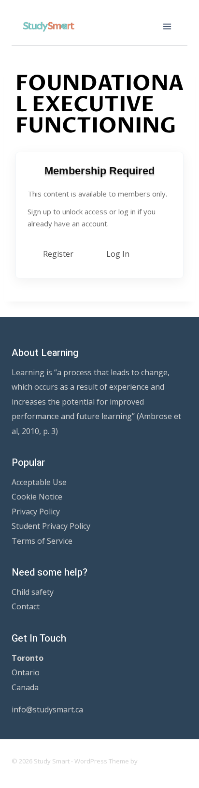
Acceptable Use (39, 482)
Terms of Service (42, 541)
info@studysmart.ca (47, 709)
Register (58, 254)
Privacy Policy (36, 511)
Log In (117, 254)
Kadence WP (157, 761)
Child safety (33, 592)
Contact (26, 606)
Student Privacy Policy (51, 526)
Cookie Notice (37, 496)
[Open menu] (167, 26)
